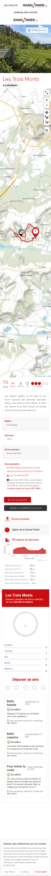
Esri (44, 376)
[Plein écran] (46, 92)
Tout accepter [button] (41, 872)
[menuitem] (11, 5)
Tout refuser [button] (9, 872)
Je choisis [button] (25, 872)
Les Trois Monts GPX (19, 475)
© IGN (49, 376)
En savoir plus (9, 865)
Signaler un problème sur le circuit (25, 508)
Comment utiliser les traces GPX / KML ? (24, 488)
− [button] (47, 105)
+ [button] (47, 100)
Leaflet (39, 376)
